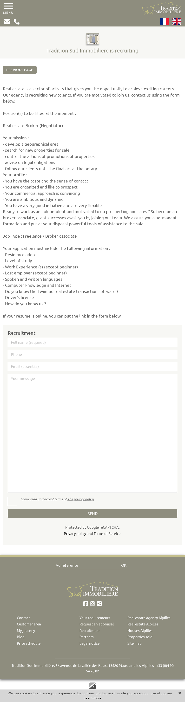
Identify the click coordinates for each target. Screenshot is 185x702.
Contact (23, 618)
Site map (134, 643)
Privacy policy (75, 534)
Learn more (92, 698)
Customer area (29, 624)
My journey (26, 631)
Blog (21, 637)
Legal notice (89, 643)
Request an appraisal (96, 624)
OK (123, 565)
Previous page (19, 70)
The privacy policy (80, 499)
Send (93, 513)
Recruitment (89, 631)
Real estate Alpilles (142, 624)
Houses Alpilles (139, 631)
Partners (86, 637)
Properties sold (139, 637)
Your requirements (94, 618)
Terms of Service (107, 534)
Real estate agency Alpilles (149, 618)
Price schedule (28, 643)
